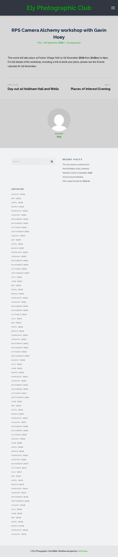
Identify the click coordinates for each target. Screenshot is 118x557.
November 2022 (19, 347)
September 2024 (20, 273)
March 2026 (17, 206)
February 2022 (19, 376)
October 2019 (19, 468)
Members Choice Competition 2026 (77, 173)
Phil (59, 136)
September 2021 (20, 397)
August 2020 (18, 439)
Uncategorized (73, 43)
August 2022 (18, 360)
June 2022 (16, 368)
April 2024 (17, 289)
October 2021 (19, 393)
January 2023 (18, 339)
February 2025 (19, 252)
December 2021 (19, 385)
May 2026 (16, 198)
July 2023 (16, 318)
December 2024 (19, 260)
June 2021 (16, 401)
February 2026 (19, 211)
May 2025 (16, 240)
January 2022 (18, 381)
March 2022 (17, 372)
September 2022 (20, 356)
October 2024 (19, 269)
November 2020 (19, 430)
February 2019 (19, 488)
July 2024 (16, 277)
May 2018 (16, 517)
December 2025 (19, 219)
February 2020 (19, 455)
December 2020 (19, 426)
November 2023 (19, 310)
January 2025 (18, 256)
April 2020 (17, 447)
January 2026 (18, 215)
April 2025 (17, 244)
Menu (113, 8)
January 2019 (18, 492)
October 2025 (19, 227)
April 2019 (17, 480)
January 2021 (18, 422)
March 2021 (17, 414)
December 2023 (19, 306)
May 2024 (16, 285)
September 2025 (20, 231)
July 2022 (16, 364)
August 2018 (18, 505)
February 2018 (19, 530)
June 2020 (16, 443)
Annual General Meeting (73, 177)
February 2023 (19, 335)
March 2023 (17, 331)
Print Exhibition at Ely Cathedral (76, 168)
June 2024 (16, 281)
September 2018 (20, 501)
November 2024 (19, 264)
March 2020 (17, 451)
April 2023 (17, 327)
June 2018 (16, 513)
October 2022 (19, 352)
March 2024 (17, 293)
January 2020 (18, 459)
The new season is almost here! (76, 164)
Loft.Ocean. (83, 551)
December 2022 (19, 343)
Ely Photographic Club (59, 7)
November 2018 (19, 497)
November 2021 (19, 389)
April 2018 (17, 521)
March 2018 (17, 526)
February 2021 (19, 418)
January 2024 (18, 302)
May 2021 (16, 405)
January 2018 (18, 534)
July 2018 (16, 509)
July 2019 (16, 472)
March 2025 (17, 248)
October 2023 (19, 314)
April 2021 (17, 410)
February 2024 (19, 298)
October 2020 (19, 434)
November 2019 (19, 463)
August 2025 (18, 235)
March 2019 (17, 484)
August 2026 (18, 194)
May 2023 (16, 322)
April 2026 (17, 202)
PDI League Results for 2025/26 (76, 181)
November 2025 (19, 223)
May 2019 (16, 476)
